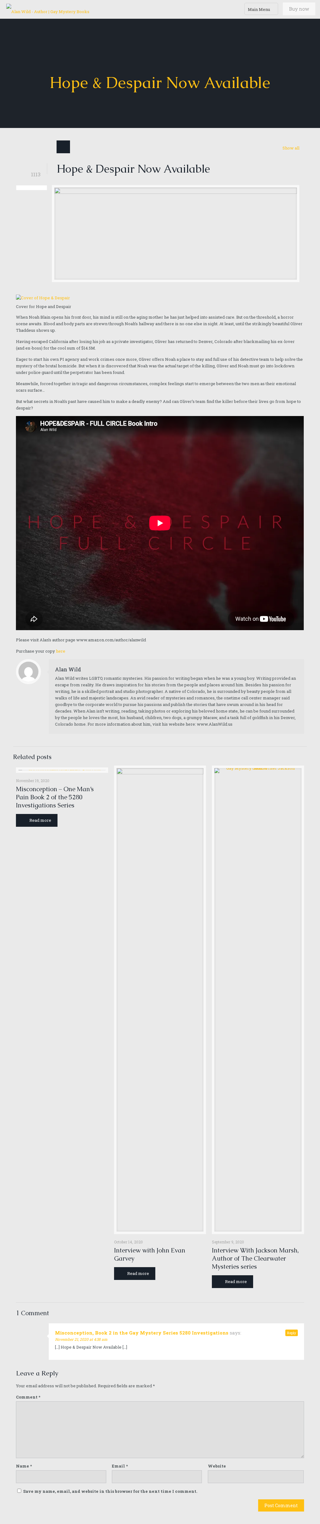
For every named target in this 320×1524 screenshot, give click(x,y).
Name (24, 1466)
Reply (291, 1332)
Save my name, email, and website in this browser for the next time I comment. (110, 1491)
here (60, 651)
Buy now (299, 9)
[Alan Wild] (47, 9)
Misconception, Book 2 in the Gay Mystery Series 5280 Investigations (141, 1333)
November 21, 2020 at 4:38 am (81, 1339)
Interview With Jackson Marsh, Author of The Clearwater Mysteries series (255, 1258)
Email (120, 1466)
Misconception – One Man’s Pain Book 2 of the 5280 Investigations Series (55, 797)
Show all (290, 148)
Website (217, 1466)
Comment (28, 1397)
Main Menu (259, 9)
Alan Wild (68, 669)
